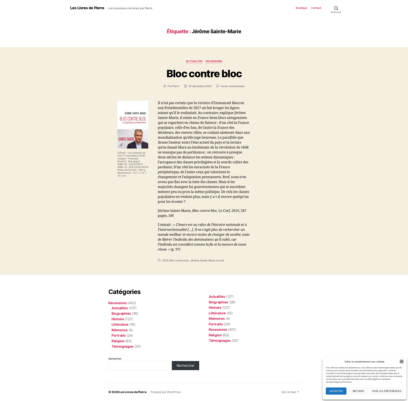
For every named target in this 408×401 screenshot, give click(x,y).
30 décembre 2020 (200, 86)
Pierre (175, 86)
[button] (401, 361)
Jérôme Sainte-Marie (202, 260)
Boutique (301, 8)
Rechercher (114, 358)
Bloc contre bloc (204, 73)
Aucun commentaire (232, 86)
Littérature (120, 324)
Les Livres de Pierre (87, 8)
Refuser (358, 391)
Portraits (119, 335)
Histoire (118, 319)
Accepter (336, 391)
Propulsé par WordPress (165, 392)
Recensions (214, 61)
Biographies (121, 314)
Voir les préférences (386, 391)
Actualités (194, 61)
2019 (165, 260)
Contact (316, 8)
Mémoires (120, 330)
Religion (118, 341)
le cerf (220, 260)
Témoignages (123, 346)
